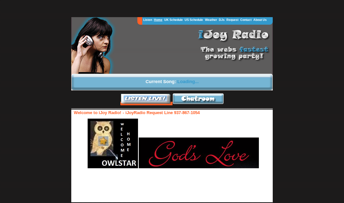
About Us (260, 20)
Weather (211, 20)
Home (158, 20)
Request (232, 20)
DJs (222, 20)
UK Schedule (173, 20)
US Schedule (194, 20)
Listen (147, 20)
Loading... (188, 81)
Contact (246, 20)
